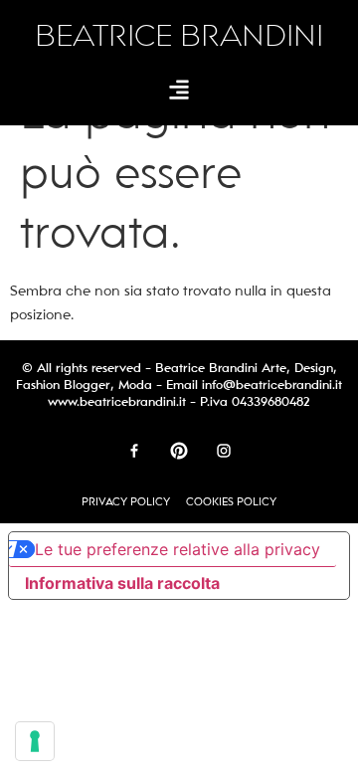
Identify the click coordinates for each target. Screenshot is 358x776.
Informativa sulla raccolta (122, 583)
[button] (179, 89)
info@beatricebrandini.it (272, 385)
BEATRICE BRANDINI (179, 36)
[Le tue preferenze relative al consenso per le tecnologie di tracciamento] (35, 741)
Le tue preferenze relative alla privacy (177, 549)
